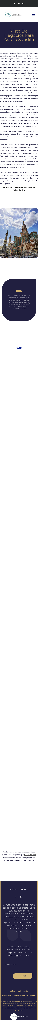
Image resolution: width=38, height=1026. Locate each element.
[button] (33, 14)
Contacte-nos (30, 855)
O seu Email (10, 965)
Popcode (24, 991)
